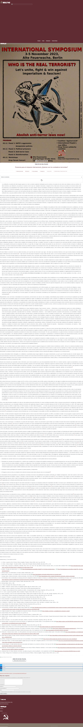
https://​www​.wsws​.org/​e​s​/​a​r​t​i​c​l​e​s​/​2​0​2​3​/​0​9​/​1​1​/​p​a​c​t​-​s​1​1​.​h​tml (67, 651)
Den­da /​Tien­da (54, 40)
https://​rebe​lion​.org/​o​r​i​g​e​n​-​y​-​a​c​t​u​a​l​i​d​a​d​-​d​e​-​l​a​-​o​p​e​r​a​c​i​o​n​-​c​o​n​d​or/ (55, 611)
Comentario (2, 684)
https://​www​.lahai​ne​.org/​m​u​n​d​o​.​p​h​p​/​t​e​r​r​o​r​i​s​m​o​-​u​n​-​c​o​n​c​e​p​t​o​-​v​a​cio (47, 574)
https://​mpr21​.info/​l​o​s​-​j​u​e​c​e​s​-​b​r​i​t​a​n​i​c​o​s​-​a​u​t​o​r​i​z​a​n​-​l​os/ (64, 628)
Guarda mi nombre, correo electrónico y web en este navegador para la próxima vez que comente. (16, 691)
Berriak (39, 40)
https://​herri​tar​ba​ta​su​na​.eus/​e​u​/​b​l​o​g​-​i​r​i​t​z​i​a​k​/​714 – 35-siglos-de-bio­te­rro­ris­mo (38, 569)
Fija (43, 171)
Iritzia (43, 40)
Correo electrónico (3, 688)
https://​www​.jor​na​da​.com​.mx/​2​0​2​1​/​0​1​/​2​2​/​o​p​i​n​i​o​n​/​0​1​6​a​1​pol (51, 626)
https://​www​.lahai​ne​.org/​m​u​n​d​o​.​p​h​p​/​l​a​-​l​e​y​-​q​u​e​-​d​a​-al (57, 630)
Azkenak (42, 171)
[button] (41, 665)
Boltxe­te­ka (48, 40)
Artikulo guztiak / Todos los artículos (19, 660)
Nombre (1, 686)
